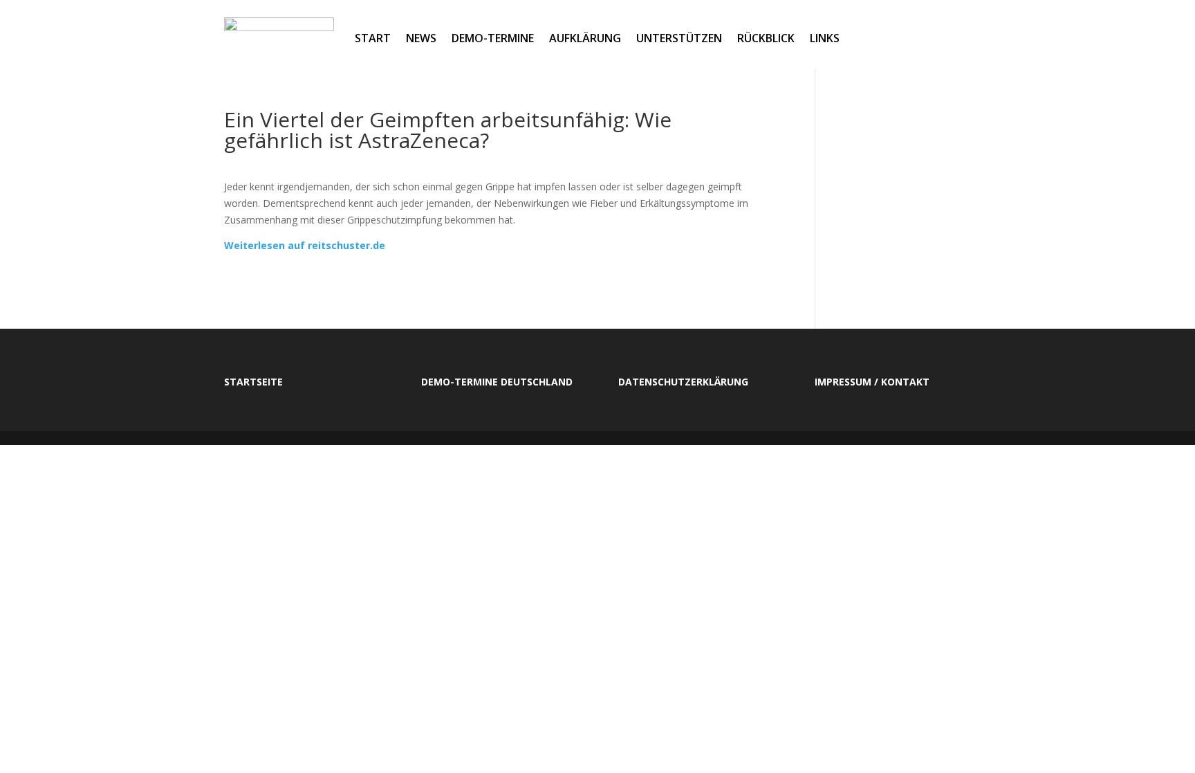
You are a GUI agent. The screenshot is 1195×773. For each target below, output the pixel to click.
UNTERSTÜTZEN (679, 38)
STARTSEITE (253, 381)
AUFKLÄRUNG (585, 38)
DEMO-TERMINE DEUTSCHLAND (497, 381)
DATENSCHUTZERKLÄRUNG (683, 381)
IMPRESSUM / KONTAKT (872, 381)
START (373, 38)
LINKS (825, 38)
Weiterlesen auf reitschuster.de (304, 245)
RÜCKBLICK (766, 38)
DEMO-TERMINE (493, 38)
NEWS (421, 38)
